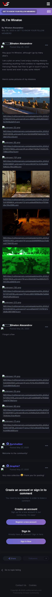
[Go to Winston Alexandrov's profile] (5, 45)
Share (13, 558)
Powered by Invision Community (26, 593)
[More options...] (46, 45)
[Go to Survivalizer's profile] (5, 446)
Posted (19, 47)
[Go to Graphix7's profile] (5, 468)
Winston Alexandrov (14, 28)
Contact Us (21, 585)
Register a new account (26, 522)
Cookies (32, 585)
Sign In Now (26, 541)
